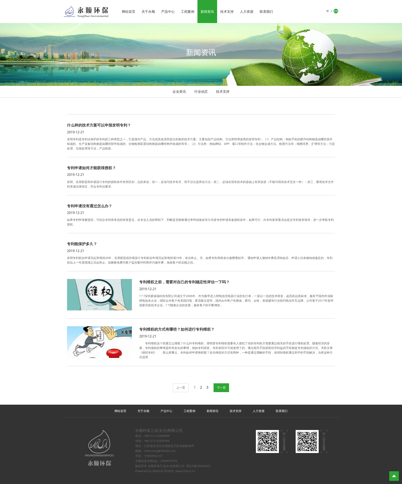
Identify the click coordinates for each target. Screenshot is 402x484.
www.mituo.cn (185, 471)
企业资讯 (179, 91)
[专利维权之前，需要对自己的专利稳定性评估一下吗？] (99, 295)
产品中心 (168, 11)
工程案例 (187, 11)
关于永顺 (148, 11)
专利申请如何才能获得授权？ (91, 167)
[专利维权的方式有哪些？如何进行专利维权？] (99, 342)
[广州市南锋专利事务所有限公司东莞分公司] (86, 11)
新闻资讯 (207, 11)
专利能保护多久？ (82, 243)
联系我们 (266, 11)
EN (336, 11)
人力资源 (246, 11)
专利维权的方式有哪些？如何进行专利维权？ (177, 329)
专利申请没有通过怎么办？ (89, 205)
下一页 (221, 388)
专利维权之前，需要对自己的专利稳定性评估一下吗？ (184, 281)
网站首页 (128, 11)
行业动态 (201, 91)
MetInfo (158, 471)
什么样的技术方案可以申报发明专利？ (99, 124)
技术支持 (227, 11)
